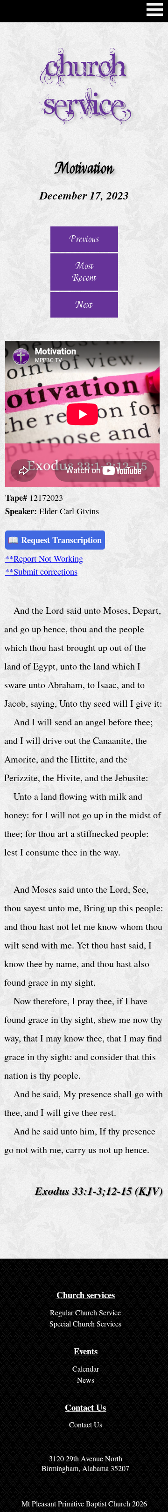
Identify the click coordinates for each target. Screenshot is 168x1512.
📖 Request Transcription (55, 539)
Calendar (85, 1368)
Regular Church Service (85, 1312)
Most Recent (84, 272)
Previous (84, 239)
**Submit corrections (41, 571)
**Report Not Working (44, 558)
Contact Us (85, 1424)
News (85, 1380)
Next (84, 305)
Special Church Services (85, 1323)
